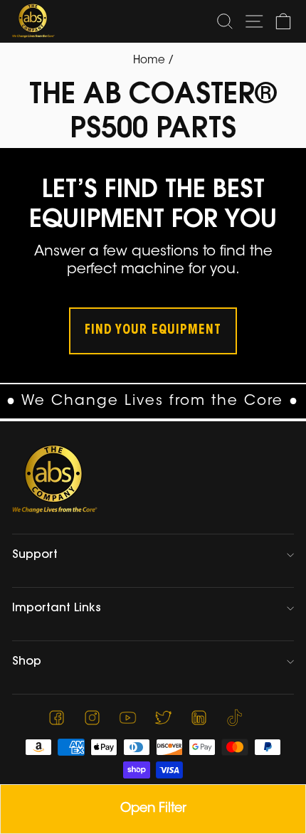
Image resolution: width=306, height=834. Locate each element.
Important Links (56, 608)
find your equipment (153, 330)
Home (149, 61)
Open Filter (153, 809)
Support (35, 555)
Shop (26, 661)
